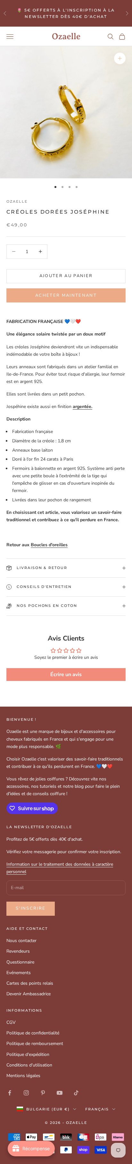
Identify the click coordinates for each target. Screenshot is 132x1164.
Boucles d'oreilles (49, 545)
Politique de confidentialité (32, 1033)
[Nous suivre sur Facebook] (9, 1093)
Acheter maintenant (66, 295)
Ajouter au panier (66, 276)
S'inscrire (30, 908)
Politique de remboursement (34, 1044)
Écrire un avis (66, 674)
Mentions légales (23, 1076)
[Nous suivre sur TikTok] (76, 1093)
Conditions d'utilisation (29, 1065)
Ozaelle (17, 202)
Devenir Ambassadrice (28, 994)
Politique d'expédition (27, 1054)
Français (97, 1109)
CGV (11, 1022)
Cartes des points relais (29, 983)
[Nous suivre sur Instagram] (26, 1093)
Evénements (18, 973)
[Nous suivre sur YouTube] (59, 1093)
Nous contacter (21, 941)
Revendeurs (18, 951)
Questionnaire (20, 962)
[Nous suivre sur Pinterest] (43, 1093)
